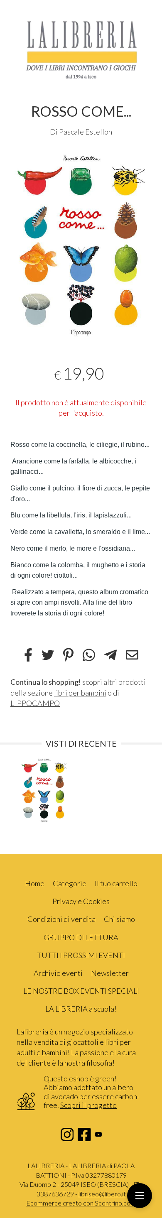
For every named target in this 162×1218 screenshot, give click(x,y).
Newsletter (110, 973)
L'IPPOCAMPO (35, 703)
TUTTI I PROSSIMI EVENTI (81, 955)
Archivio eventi (58, 973)
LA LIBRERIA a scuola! (81, 1008)
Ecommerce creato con (81, 1203)
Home (34, 883)
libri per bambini (80, 692)
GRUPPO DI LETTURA (81, 937)
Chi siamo (119, 919)
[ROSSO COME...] (81, 245)
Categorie (69, 883)
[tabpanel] (81, 245)
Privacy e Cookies (81, 901)
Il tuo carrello (116, 883)
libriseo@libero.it (102, 1194)
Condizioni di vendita (61, 919)
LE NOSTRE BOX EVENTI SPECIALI (81, 990)
